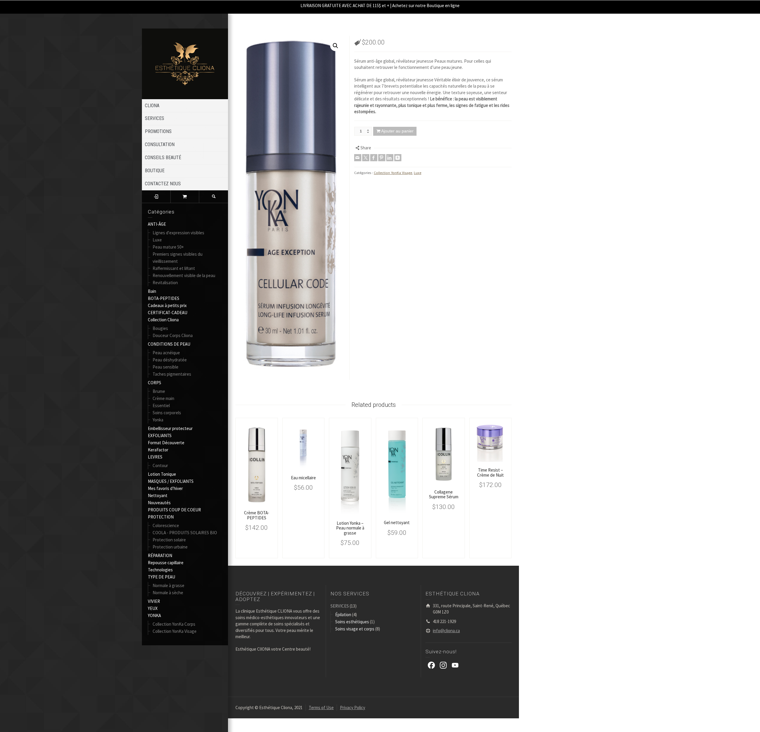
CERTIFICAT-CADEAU (167, 312)
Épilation (343, 614)
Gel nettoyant (397, 522)
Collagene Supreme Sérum (443, 494)
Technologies (160, 570)
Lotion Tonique (162, 474)
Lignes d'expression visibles (178, 232)
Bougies (160, 328)
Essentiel (161, 405)
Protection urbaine (170, 547)
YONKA (154, 615)
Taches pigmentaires (172, 374)
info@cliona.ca (446, 630)
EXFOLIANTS (160, 435)
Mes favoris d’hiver (165, 488)
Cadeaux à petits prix (167, 305)
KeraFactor (158, 450)
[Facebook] (373, 157)
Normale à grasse (168, 585)
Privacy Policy (352, 707)
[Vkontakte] (397, 157)
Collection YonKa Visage (175, 631)
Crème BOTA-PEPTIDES (256, 515)
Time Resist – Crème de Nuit (490, 472)
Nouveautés (159, 502)
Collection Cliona (163, 319)
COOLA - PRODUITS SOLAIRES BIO (185, 532)
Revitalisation (165, 282)
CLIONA (152, 105)
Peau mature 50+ (168, 247)
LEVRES (155, 457)
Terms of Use (321, 707)
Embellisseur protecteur (170, 428)
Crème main (163, 398)
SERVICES (154, 118)
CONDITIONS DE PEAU (169, 344)
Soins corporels (167, 412)
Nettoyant (157, 495)
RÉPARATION (160, 555)
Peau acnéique (166, 352)
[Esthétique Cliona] (185, 63)
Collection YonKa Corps (174, 624)
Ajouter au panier (397, 131)
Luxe (157, 240)
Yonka (158, 420)
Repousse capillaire (165, 562)
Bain (152, 291)
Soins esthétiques (352, 622)
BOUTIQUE (154, 170)
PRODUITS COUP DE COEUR (174, 510)
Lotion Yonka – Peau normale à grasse (350, 528)
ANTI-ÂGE (157, 224)
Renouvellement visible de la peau (184, 275)
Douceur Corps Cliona (173, 335)
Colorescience (166, 525)
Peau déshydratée (170, 360)
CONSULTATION (160, 144)
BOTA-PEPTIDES (163, 298)
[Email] (357, 157)
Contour (160, 465)
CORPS (154, 382)
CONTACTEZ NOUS (163, 183)
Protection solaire (169, 540)
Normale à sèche (168, 592)
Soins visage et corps (354, 629)
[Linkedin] (389, 157)
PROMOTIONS (158, 131)
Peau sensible (165, 367)
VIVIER (154, 601)
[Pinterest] (381, 157)
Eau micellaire (303, 477)
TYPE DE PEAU (161, 577)
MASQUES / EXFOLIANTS (171, 481)
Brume (159, 391)
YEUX (153, 608)
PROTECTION (161, 517)
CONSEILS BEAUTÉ (163, 157)
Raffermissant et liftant (174, 268)
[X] (365, 157)
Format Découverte (166, 442)
